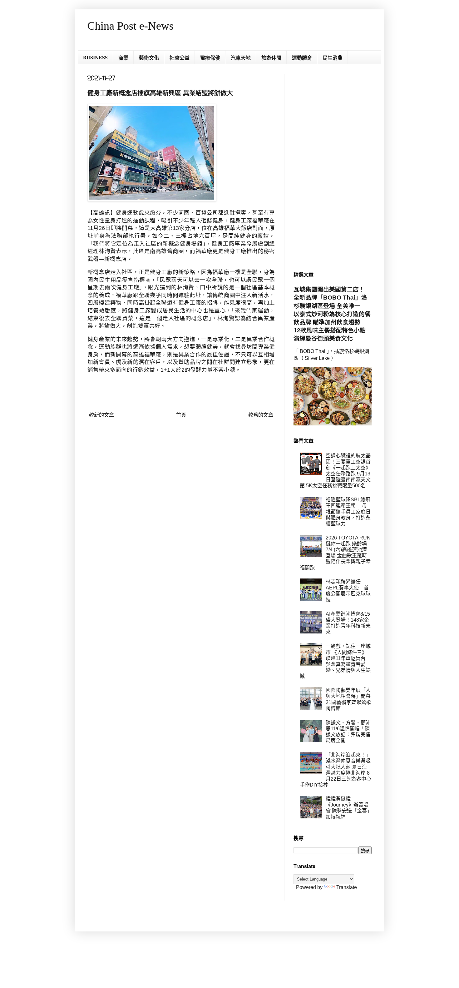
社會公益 (180, 57)
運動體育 (302, 57)
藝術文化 (149, 57)
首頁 (181, 415)
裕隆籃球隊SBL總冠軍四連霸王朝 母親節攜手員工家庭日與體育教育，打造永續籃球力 (348, 511)
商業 (123, 57)
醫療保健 (210, 57)
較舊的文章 (260, 415)
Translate (346, 887)
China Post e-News (130, 26)
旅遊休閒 (271, 57)
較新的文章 (101, 415)
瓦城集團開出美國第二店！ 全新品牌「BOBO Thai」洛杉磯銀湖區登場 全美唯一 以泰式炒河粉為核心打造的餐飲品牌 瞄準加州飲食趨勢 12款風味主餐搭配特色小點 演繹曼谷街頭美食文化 (333, 314)
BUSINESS (95, 57)
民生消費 (333, 57)
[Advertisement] (333, 167)
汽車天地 (241, 57)
